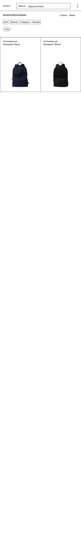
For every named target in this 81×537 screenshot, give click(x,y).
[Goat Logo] (6, 6)
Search (44, 6)
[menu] (77, 6)
